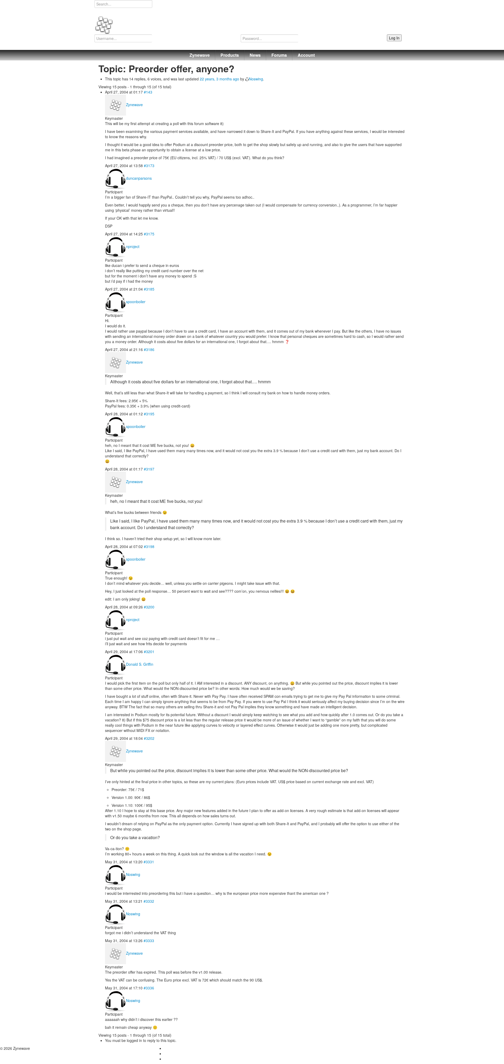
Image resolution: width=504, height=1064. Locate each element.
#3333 (149, 940)
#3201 (149, 651)
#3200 (149, 607)
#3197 (149, 469)
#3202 (149, 738)
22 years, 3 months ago (219, 78)
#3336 (149, 987)
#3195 (149, 413)
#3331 (149, 861)
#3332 (149, 901)
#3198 (149, 546)
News (255, 55)
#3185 (149, 289)
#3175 (149, 233)
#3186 (149, 349)
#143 (148, 92)
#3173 (149, 165)
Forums (279, 55)
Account (306, 55)
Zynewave (200, 55)
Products (229, 55)
